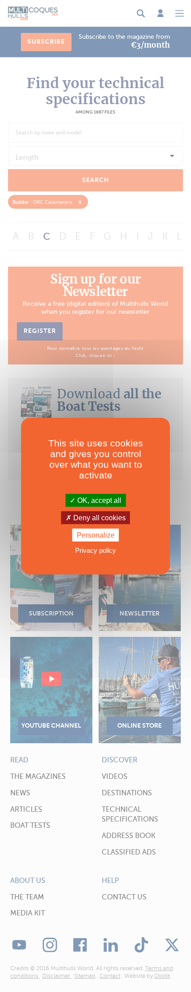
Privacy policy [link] (95, 550)
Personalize (96, 535)
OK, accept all (98, 500)
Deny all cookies (99, 517)
